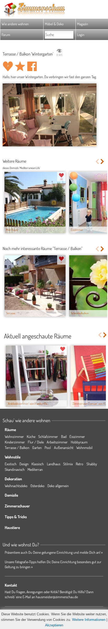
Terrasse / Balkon (17, 447)
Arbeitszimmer (57, 442)
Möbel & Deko (54, 24)
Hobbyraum (79, 442)
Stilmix (68, 464)
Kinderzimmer (15, 442)
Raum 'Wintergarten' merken (20, 66)
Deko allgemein (58, 485)
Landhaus (53, 464)
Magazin (82, 24)
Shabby (92, 464)
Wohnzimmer (14, 436)
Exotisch (11, 464)
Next (102, 161)
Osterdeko (37, 485)
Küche (31, 436)
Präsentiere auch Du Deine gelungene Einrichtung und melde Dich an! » (54, 552)
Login (80, 34)
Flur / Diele (36, 442)
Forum (6, 34)
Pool (48, 447)
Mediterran (35, 469)
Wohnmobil (84, 447)
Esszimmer (77, 436)
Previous (97, 161)
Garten (37, 447)
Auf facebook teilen (32, 66)
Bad (64, 436)
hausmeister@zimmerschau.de (57, 597)
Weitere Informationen (88, 620)
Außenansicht (63, 447)
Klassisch (37, 464)
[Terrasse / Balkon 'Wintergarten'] (49, 114)
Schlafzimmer (48, 436)
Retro (79, 464)
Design (24, 464)
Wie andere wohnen (15, 24)
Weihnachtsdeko (16, 485)
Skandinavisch (15, 469)
